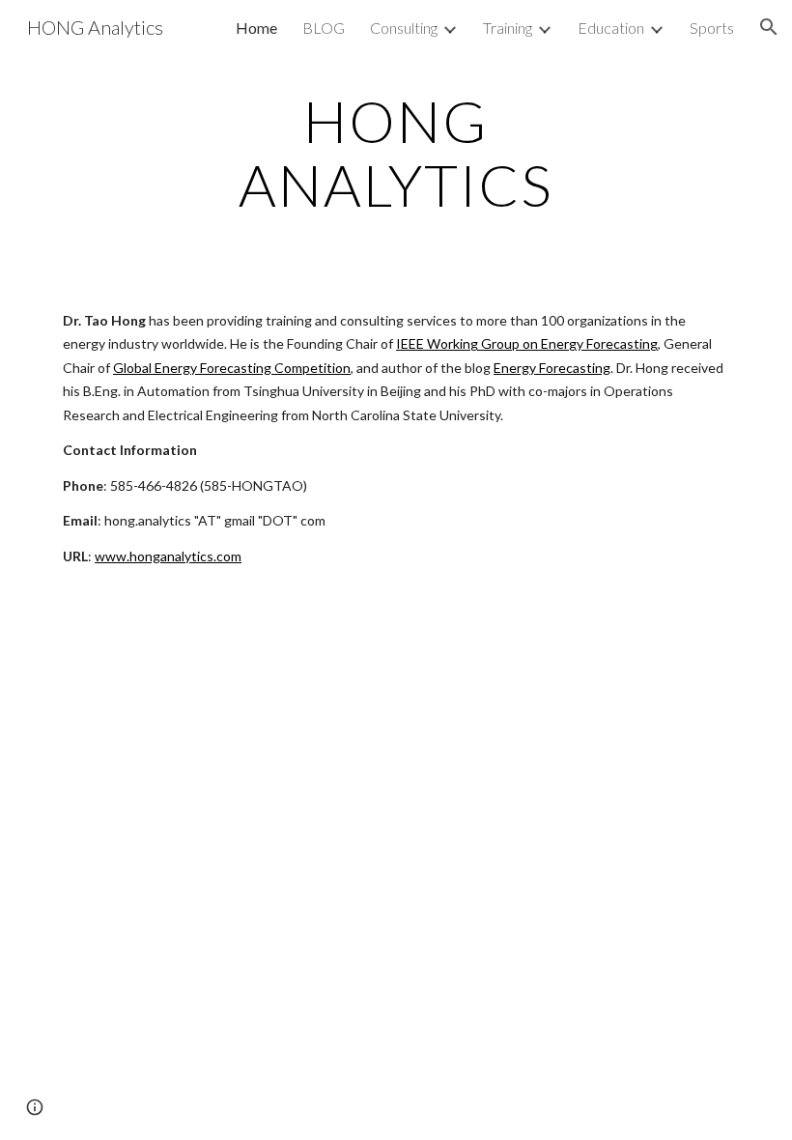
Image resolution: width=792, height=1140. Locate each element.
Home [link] (256, 27)
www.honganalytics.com (168, 556)
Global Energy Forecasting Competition (232, 367)
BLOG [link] (323, 27)
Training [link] (507, 27)
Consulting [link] (404, 27)
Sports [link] (712, 27)
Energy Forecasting (552, 367)
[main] (396, 152)
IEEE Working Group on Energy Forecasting (527, 343)
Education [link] (611, 27)
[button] (769, 27)
